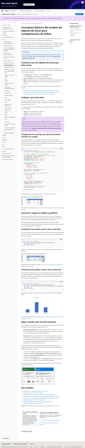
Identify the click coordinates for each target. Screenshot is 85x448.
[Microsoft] (2, 11)
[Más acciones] (63, 23)
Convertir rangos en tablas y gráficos (76, 31)
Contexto (25, 351)
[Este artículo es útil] (70, 43)
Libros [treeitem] (5, 119)
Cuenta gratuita (79, 14)
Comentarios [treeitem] (7, 90)
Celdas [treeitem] (5, 78)
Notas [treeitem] (5, 102)
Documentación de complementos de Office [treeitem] (7, 28)
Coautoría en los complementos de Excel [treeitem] (9, 88)
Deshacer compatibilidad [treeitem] (9, 117)
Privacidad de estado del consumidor (54, 446)
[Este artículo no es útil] (71, 43)
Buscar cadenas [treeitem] (7, 100)
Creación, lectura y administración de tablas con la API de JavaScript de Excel (41, 92)
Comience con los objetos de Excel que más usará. (76, 26)
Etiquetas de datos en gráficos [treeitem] (9, 84)
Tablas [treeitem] (5, 115)
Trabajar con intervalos (75, 28)
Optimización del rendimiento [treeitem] (8, 105)
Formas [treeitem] (6, 112)
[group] (42, 286)
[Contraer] (15, 22)
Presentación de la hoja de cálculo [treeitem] (10, 124)
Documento (26, 358)
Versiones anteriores (24, 446)
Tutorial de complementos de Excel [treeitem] (8, 57)
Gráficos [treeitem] (6, 81)
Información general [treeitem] (7, 45)
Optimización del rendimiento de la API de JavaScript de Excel (37, 401)
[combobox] (8, 25)
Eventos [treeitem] (6, 97)
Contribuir (36, 446)
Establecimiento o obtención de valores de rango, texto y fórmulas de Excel (41, 90)
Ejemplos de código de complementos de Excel (34, 400)
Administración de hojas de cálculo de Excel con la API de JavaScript (39, 94)
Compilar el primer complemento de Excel (33, 393)
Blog (30, 446)
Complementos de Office (37, 23)
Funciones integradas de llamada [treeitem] (9, 75)
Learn (22, 23)
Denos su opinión (68, 18)
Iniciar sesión (81, 10)
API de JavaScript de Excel (57, 329)
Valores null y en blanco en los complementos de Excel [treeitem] (9, 71)
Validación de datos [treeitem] (8, 95)
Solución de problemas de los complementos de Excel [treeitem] (9, 129)
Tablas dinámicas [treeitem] (8, 108)
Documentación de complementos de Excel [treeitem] (8, 42)
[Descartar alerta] (83, 2)
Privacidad (42, 446)
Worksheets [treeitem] (6, 121)
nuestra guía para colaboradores (29, 424)
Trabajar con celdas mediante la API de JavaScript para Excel (46, 128)
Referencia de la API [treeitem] (8, 67)
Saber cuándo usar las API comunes (75, 33)
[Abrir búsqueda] (76, 11)
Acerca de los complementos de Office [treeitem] (8, 32)
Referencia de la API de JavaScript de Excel (33, 403)
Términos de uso (67, 446)
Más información (56, 405)
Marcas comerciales (77, 446)
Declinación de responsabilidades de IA (9, 446)
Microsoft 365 (28, 23)
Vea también (72, 35)
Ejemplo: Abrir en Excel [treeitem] (8, 60)
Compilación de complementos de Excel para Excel (35, 391)
